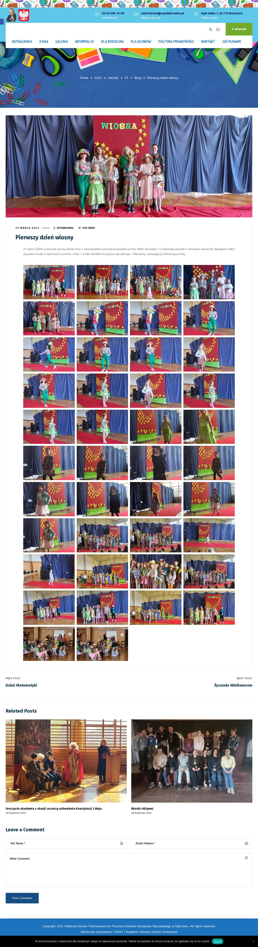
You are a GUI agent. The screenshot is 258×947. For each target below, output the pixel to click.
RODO (119, 932)
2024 (98, 78)
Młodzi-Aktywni (142, 808)
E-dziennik (239, 29)
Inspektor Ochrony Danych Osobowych (151, 932)
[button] (2, 22)
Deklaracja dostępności (96, 932)
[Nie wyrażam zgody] (253, 941)
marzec (113, 78)
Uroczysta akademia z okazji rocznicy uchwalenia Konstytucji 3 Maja (54, 808)
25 (126, 78)
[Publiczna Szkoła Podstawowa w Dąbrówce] (17, 15)
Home (84, 78)
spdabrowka (65, 227)
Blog (137, 78)
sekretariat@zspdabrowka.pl (162, 13)
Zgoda (217, 941)
